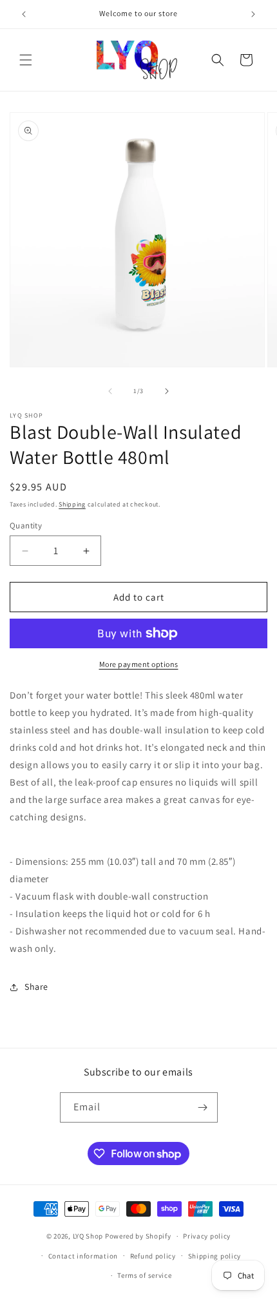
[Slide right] (167, 391)
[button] (26, 60)
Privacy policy (207, 1235)
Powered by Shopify (138, 1235)
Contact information (83, 1255)
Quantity (26, 525)
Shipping (72, 504)
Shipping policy (215, 1255)
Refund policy (153, 1255)
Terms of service (144, 1275)
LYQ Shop (88, 1235)
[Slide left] (110, 391)
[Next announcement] (253, 14)
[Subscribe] (203, 1107)
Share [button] (36, 986)
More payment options (138, 664)
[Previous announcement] (24, 14)
